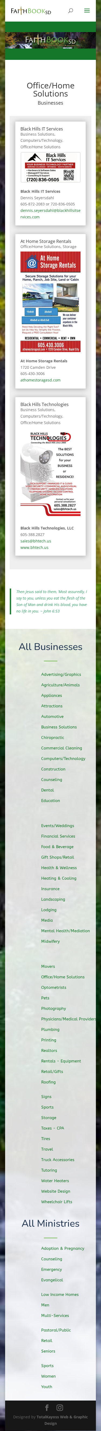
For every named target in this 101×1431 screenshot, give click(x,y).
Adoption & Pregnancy (62, 1248)
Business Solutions (37, 134)
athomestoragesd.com (40, 380)
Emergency (51, 1269)
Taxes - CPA (52, 1128)
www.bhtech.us (34, 547)
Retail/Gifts (52, 1071)
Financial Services (58, 836)
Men (45, 1305)
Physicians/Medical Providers (69, 1019)
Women (48, 1376)
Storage (69, 246)
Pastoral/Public (56, 1330)
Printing (48, 1040)
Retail (46, 1340)
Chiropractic (52, 737)
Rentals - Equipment (61, 1061)
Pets (45, 998)
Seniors (48, 1351)
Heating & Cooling (58, 878)
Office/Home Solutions (40, 146)
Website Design (55, 1191)
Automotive (52, 716)
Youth (46, 1386)
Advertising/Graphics (61, 674)
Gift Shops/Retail (57, 857)
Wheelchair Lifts (56, 1201)
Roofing (48, 1082)
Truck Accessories (57, 1159)
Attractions (51, 706)
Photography (53, 1008)
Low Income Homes (60, 1294)
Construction (53, 769)
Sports (47, 1107)
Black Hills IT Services (41, 129)
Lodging (49, 909)
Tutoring (49, 1170)
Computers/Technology (41, 140)
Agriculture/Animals (60, 685)
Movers (48, 966)
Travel (47, 1149)
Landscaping (53, 899)
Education (50, 800)
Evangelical (52, 1280)
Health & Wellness (59, 867)
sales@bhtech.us (35, 540)
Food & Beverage (57, 846)
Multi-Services (55, 1315)
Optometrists (53, 987)
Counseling (51, 779)
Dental (47, 790)
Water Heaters (55, 1180)
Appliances (51, 695)
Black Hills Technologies (44, 404)
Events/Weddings (57, 825)
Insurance (50, 888)
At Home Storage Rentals (45, 241)
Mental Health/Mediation (65, 930)
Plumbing (50, 1029)
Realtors (49, 1050)
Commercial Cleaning (61, 748)
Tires (45, 1138)
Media (47, 920)
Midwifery (50, 941)
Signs (46, 1096)
